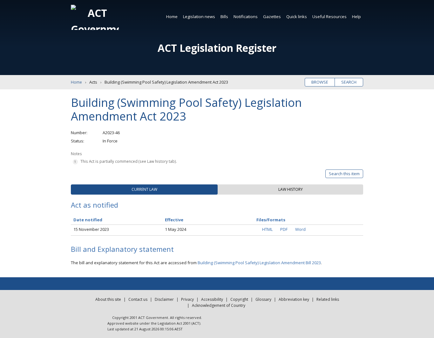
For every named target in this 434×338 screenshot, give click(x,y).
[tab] (144, 189)
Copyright (239, 299)
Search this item (344, 173)
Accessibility (212, 299)
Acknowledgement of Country (218, 305)
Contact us (137, 299)
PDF (284, 229)
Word (300, 229)
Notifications (246, 16)
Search (348, 82)
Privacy (187, 299)
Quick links (296, 16)
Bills (224, 16)
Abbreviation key (294, 299)
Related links (327, 299)
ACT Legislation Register (217, 47)
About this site (108, 299)
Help (356, 16)
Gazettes (272, 16)
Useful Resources (329, 16)
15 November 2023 (91, 229)
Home (172, 16)
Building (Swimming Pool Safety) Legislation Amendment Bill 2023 (259, 263)
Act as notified (94, 205)
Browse (319, 82)
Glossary (263, 299)
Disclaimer (164, 299)
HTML (267, 229)
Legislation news (199, 16)
